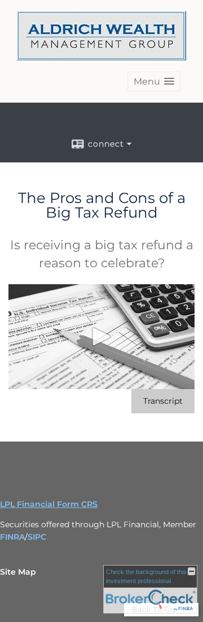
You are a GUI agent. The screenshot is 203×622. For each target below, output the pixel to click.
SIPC (37, 537)
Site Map (18, 572)
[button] (153, 81)
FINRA (12, 537)
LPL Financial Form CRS (49, 504)
